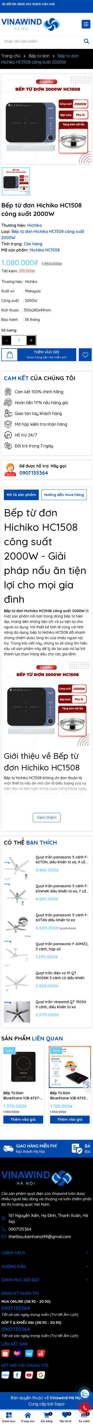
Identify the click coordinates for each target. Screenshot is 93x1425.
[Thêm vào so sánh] (39, 1060)
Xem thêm (46, 817)
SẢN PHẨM (32, 1038)
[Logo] (30, 24)
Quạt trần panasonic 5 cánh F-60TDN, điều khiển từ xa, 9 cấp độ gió (62, 860)
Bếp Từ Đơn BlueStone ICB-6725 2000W (68, 1096)
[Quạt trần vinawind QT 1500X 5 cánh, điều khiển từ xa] (17, 1012)
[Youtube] (29, 1374)
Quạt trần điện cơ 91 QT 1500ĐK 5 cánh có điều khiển (60, 975)
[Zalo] (5, 1374)
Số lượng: (9, 330)
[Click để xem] (46, 119)
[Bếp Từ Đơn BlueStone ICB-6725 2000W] (70, 1067)
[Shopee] (5, 1353)
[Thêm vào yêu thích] (85, 354)
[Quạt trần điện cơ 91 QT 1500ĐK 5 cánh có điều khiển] (17, 983)
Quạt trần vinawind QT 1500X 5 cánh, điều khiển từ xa (61, 1004)
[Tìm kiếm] (86, 41)
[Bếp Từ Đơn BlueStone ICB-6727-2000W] (23, 1067)
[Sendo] (41, 1353)
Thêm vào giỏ (23, 1119)
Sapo (60, 1403)
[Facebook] (17, 1374)
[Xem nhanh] (39, 1069)
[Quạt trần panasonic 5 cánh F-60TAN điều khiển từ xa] (17, 925)
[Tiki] (29, 1353)
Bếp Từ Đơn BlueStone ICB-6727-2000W (21, 1096)
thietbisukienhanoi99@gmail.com (40, 1236)
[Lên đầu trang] (84, 1363)
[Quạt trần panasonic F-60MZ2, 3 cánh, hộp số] (17, 954)
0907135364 (33, 473)
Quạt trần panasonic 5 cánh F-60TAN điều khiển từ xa (62, 918)
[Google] (41, 1374)
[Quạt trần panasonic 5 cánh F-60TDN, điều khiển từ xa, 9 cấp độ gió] (17, 867)
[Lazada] (17, 1353)
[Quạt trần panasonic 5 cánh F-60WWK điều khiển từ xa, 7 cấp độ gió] (17, 896)
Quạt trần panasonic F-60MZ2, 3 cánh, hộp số (62, 946)
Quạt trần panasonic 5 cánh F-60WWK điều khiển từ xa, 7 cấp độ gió (62, 889)
